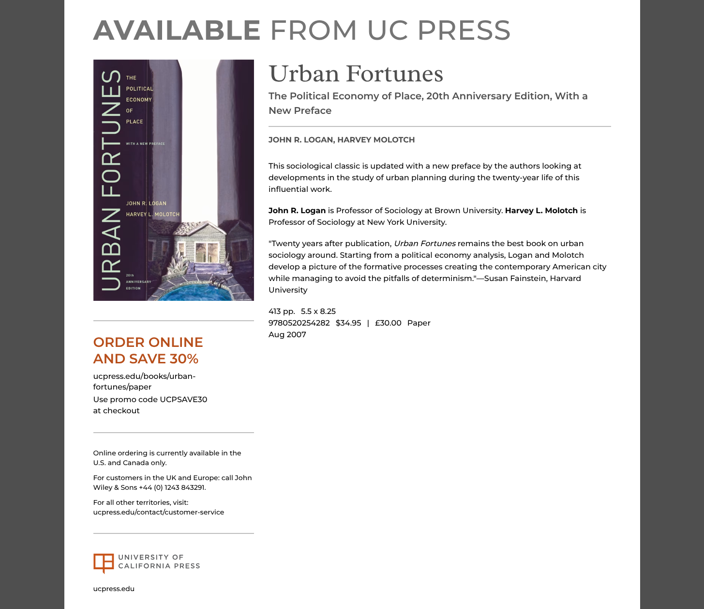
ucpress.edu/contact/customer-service (159, 512)
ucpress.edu (114, 588)
